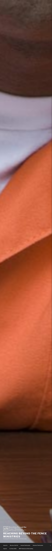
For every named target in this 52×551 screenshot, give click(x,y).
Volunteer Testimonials (38, 545)
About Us (5, 545)
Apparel (5, 548)
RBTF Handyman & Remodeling (26, 548)
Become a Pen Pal (14, 545)
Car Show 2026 (12, 548)
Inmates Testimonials (25, 545)
